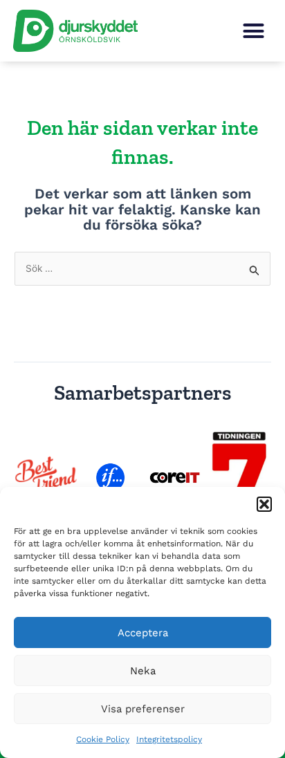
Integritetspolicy (169, 739)
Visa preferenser (143, 709)
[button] (264, 504)
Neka (143, 671)
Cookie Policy (102, 739)
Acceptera (143, 633)
